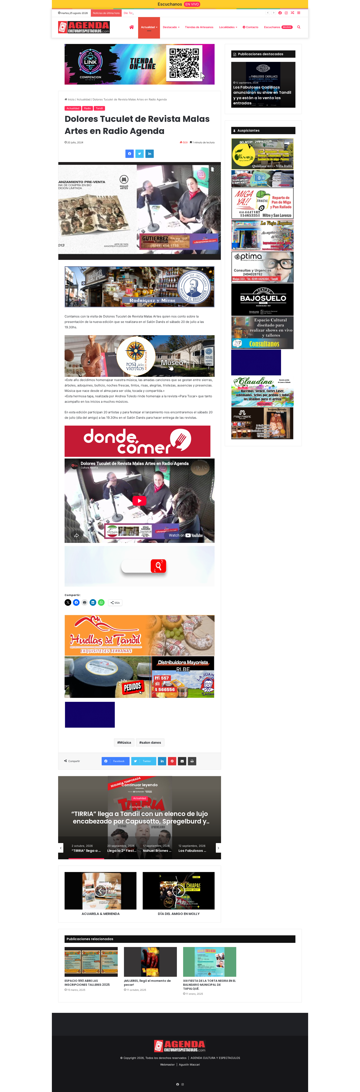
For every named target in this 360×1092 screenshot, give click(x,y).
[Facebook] (280, 13)
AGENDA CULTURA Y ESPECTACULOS (215, 1057)
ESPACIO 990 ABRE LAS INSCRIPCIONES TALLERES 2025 (87, 982)
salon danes (151, 742)
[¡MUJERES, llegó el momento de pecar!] (150, 962)
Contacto (251, 27)
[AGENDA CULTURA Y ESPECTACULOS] (84, 27)
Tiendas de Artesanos (199, 27)
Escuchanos (277, 27)
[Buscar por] (299, 27)
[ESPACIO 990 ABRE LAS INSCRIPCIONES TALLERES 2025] (91, 962)
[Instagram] (286, 13)
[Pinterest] (172, 761)
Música (125, 742)
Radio (87, 108)
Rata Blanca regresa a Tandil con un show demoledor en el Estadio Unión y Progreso (261, 97)
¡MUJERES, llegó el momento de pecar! (147, 982)
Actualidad (148, 27)
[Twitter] (139, 154)
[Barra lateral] (299, 13)
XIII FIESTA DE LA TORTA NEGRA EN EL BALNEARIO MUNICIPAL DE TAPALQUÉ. (209, 984)
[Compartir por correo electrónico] (182, 761)
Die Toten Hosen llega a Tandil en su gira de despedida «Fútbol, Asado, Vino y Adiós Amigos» (185, 13)
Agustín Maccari (189, 1064)
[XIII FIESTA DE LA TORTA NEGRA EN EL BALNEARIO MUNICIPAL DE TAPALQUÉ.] (209, 962)
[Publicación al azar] (292, 13)
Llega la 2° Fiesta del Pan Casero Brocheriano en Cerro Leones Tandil (139, 817)
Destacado (170, 27)
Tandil (99, 108)
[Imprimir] (192, 761)
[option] (139, 817)
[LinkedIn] (149, 154)
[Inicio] (131, 27)
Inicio (71, 99)
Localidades (227, 27)
